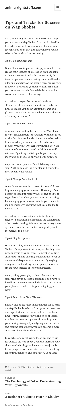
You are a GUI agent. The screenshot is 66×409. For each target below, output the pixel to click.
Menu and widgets (58, 10)
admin (32, 367)
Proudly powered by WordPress (19, 405)
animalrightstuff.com (23, 7)
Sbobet (43, 367)
